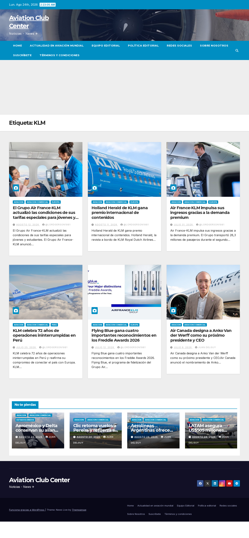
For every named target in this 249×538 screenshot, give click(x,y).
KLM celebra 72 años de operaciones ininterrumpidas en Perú (44, 335)
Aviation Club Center (39, 480)
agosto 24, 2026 (31, 437)
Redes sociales (179, 45)
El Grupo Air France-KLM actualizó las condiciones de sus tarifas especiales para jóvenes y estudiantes (44, 215)
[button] (237, 50)
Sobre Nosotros (214, 45)
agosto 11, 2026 (106, 224)
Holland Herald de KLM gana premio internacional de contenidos (119, 212)
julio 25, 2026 (26, 347)
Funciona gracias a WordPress (27, 509)
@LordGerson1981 (58, 224)
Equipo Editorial (106, 45)
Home (17, 45)
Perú (54, 325)
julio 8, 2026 (183, 347)
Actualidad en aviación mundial (57, 45)
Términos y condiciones (59, 55)
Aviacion (18, 202)
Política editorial (143, 45)
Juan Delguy (207, 347)
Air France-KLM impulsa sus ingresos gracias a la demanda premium (199, 212)
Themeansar (79, 509)
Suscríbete (22, 55)
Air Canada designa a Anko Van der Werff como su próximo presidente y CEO (201, 335)
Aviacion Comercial (37, 202)
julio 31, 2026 (184, 224)
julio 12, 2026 (105, 347)
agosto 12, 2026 (28, 224)
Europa (56, 202)
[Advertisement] (124, 87)
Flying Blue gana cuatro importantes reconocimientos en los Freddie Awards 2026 (124, 335)
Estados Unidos (25, 420)
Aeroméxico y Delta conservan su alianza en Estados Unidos (37, 430)
